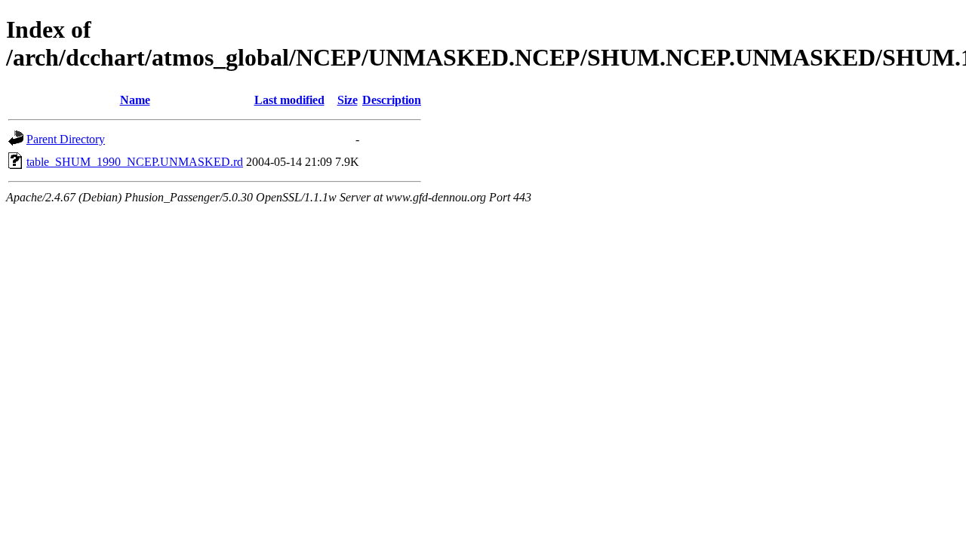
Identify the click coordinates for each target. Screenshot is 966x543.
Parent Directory (65, 139)
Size (347, 100)
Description (391, 100)
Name (135, 100)
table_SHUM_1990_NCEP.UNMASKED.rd (134, 161)
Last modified (289, 100)
